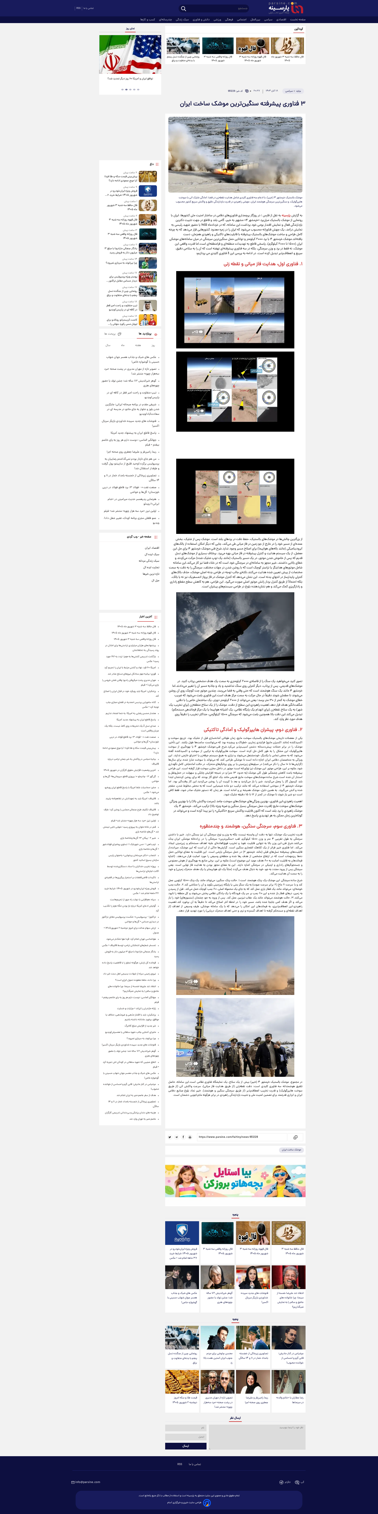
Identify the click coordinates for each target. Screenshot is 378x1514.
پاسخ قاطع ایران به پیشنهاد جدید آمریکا (133, 433)
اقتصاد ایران (152, 548)
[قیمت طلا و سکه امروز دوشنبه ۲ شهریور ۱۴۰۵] (182, 1382)
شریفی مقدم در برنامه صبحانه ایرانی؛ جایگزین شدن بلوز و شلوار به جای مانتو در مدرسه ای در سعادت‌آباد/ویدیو (132, 409)
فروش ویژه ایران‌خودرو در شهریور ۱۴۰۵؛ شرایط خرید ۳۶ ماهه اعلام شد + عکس (183, 1253)
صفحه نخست (298, 20)
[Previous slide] (104, 54)
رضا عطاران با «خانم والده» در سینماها (290, 1400)
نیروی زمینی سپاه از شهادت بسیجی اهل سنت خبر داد (129, 974)
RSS (78, 8)
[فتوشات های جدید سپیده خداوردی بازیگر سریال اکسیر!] (253, 1277)
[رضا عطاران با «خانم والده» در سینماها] (289, 1382)
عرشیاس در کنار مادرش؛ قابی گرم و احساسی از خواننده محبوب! (291, 1358)
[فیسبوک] (183, 1137)
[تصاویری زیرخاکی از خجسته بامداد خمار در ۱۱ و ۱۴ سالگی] (253, 1338)
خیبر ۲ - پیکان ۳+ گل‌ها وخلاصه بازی (138, 838)
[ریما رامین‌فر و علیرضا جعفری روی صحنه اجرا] (253, 1382)
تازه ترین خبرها (151, 574)
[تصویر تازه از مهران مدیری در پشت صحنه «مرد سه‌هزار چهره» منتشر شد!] (217, 1382)
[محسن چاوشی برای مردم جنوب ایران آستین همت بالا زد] (217, 1338)
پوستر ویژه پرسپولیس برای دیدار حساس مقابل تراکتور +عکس (123, 279)
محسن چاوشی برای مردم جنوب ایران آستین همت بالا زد (218, 1358)
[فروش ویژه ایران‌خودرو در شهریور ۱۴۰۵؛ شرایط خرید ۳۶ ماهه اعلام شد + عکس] (182, 1233)
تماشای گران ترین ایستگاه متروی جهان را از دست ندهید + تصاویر (128, 81)
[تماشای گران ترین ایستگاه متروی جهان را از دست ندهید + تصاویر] (130, 54)
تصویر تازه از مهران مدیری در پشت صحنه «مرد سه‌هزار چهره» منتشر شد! (218, 1402)
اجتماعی (242, 20)
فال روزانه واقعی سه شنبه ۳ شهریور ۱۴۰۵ (218, 59)
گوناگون (298, 29)
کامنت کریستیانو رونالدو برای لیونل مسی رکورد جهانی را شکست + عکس (122, 322)
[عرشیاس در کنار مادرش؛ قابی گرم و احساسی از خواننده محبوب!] (289, 1338)
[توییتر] (170, 1137)
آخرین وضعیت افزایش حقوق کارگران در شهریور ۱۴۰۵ (130, 770)
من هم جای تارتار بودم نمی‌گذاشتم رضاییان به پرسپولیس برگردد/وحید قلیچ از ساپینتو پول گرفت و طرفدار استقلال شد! (130, 464)
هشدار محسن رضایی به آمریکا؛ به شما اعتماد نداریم (131, 713)
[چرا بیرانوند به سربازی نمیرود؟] (148, 263)
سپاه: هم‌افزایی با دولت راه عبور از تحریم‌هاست (133, 900)
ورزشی (218, 20)
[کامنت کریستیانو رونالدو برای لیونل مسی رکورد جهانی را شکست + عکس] (148, 320)
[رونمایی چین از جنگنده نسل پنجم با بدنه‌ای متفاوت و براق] (183, 45)
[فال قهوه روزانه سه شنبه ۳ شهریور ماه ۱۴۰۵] (252, 45)
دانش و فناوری (201, 20)
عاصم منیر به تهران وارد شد (142, 1119)
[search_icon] (184, 9)
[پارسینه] (284, 8)
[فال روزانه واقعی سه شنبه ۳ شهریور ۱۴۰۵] (217, 45)
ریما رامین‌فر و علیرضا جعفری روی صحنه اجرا (256, 1400)
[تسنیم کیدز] (235, 1182)
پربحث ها (110, 334)
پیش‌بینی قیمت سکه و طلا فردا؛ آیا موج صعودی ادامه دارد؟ (120, 179)
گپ (302, 1482)
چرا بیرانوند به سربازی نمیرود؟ (121, 263)
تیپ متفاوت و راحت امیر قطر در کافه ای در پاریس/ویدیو (121, 308)
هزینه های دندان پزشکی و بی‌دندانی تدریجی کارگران (130, 1113)
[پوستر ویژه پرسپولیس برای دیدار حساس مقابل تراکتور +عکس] (148, 277)
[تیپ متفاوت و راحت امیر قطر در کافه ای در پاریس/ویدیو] (148, 306)
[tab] (138, 89)
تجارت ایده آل (151, 567)
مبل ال (155, 580)
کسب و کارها (148, 20)
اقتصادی (281, 20)
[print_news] (190, 1137)
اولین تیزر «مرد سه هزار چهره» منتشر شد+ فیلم (130, 511)
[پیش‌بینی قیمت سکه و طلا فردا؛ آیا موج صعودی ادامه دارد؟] (148, 177)
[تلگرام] (176, 1137)
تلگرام (288, 1482)
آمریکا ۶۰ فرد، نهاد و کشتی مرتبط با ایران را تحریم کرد (130, 668)
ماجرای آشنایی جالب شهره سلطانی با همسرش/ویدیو (130, 1032)
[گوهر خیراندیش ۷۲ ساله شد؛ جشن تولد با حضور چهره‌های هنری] (217, 1277)
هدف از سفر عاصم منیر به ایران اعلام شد (136, 1095)
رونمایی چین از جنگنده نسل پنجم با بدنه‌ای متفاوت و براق (183, 59)
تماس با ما (88, 8)
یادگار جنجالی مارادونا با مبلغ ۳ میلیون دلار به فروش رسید (121, 251)
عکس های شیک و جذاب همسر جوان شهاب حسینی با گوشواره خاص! (182, 1297)
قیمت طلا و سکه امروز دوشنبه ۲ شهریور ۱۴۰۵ (184, 1400)
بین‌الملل (255, 20)
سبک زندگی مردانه (149, 561)
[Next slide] (157, 54)
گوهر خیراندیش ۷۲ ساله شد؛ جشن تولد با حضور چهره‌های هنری (219, 1297)
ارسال (186, 1446)
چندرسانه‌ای (166, 20)
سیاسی (268, 20)
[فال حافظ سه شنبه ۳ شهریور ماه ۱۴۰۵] (287, 45)
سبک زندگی (183, 20)
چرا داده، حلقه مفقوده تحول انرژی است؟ (135, 980)
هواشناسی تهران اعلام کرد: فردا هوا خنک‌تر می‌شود (131, 939)
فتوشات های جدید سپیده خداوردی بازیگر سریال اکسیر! (254, 1297)
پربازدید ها (145, 334)
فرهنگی (229, 20)
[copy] (295, 1137)
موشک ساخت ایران (291, 1150)
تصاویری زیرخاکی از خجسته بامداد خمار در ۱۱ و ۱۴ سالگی (253, 1356)
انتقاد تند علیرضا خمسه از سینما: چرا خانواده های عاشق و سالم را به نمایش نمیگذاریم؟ (290, 1300)
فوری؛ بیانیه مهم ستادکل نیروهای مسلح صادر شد (132, 674)
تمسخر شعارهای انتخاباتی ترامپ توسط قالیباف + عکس (129, 945)
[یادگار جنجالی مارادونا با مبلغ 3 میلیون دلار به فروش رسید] (148, 249)
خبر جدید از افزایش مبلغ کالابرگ (140, 1026)
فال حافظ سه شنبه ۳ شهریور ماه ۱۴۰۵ (287, 59)
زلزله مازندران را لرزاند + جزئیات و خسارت (136, 1009)
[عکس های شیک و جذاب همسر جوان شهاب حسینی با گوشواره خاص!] (182, 1277)
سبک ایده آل (152, 554)
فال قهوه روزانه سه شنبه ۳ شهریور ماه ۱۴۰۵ (252, 59)
